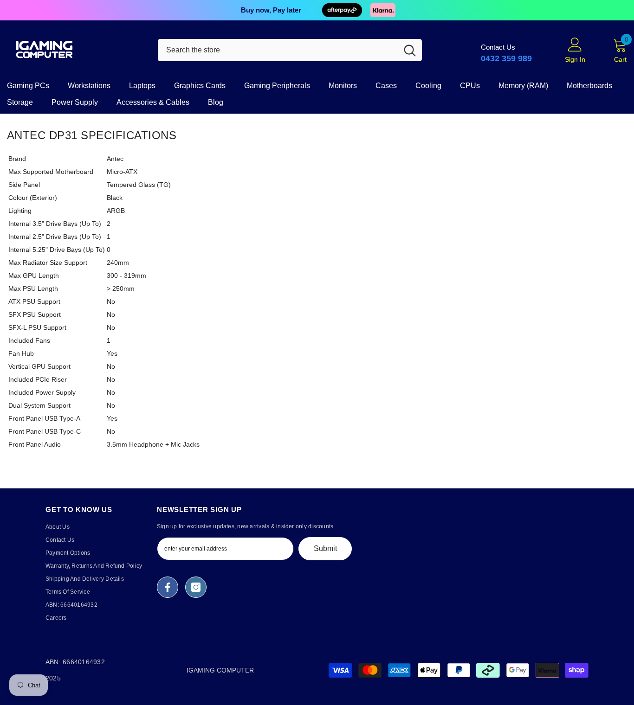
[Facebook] (167, 587)
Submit (325, 548)
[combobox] (278, 50)
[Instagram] (196, 587)
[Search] (290, 50)
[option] (317, 10)
